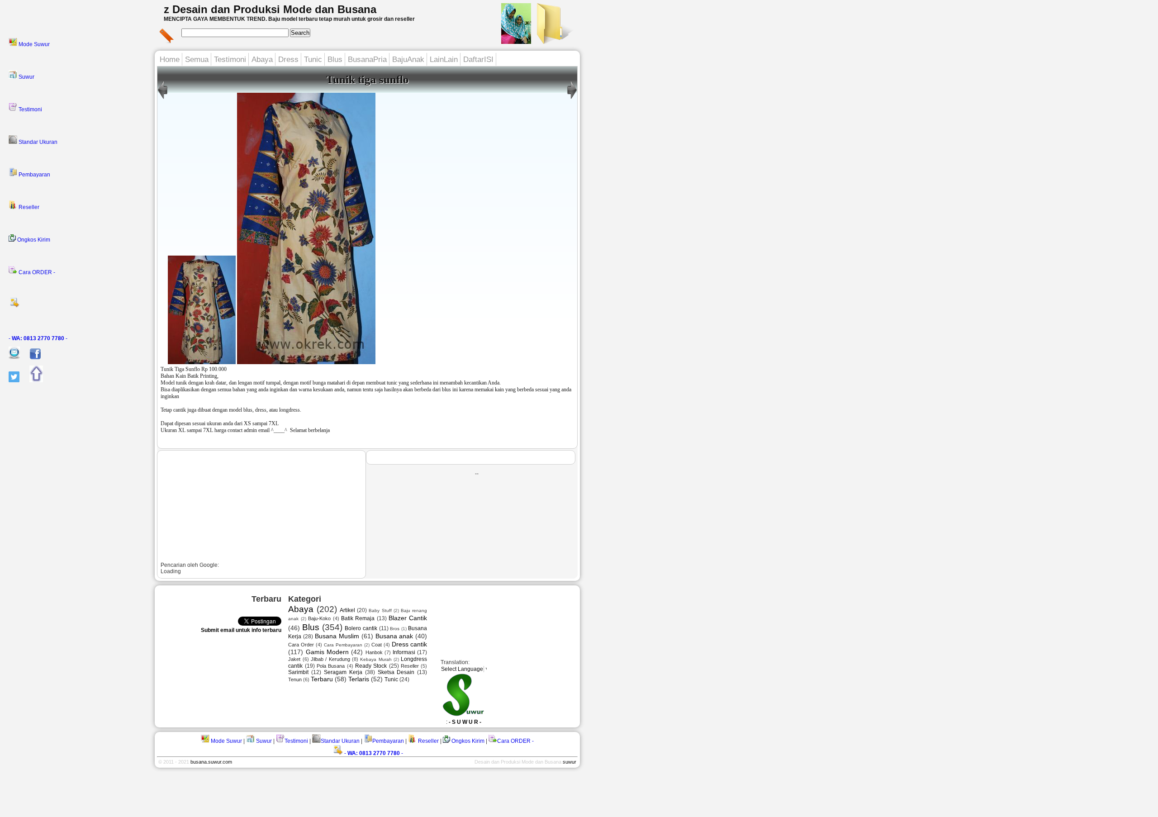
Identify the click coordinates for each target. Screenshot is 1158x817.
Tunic (313, 59)
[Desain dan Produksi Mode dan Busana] (553, 41)
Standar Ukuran (37, 142)
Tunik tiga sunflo (367, 79)
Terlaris (358, 679)
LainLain (444, 59)
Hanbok (374, 652)
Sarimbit (298, 672)
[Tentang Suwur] (516, 41)
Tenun (295, 679)
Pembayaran (33, 174)
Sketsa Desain (396, 672)
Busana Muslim (337, 636)
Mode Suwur (33, 44)
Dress (288, 59)
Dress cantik (409, 644)
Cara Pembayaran (343, 644)
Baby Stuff (380, 610)
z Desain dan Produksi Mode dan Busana (270, 9)
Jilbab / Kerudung (330, 659)
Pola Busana (331, 666)
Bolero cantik (361, 628)
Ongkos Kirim (33, 240)
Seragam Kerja (343, 672)
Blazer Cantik (408, 618)
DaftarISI (478, 59)
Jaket (294, 659)
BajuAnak (408, 59)
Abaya (262, 59)
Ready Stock (371, 666)
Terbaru (322, 679)
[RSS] (79, 305)
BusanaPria (367, 59)
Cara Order (301, 644)
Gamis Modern (327, 652)
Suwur (25, 77)
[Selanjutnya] (162, 99)
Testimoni (29, 109)
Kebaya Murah (375, 659)
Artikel (347, 610)
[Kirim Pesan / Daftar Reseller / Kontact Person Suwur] (10, 357)
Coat (376, 644)
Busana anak (394, 636)
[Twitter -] (9, 380)
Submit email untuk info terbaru (241, 630)
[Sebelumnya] (572, 99)
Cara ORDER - (36, 272)
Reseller (28, 207)
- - (38, 338)
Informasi (404, 652)
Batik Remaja (358, 618)
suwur (569, 762)
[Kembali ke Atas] (32, 380)
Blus (334, 59)
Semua (197, 59)
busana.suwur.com (211, 762)
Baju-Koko (319, 618)
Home (170, 59)
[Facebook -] (31, 357)
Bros (394, 628)
